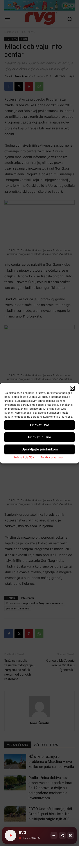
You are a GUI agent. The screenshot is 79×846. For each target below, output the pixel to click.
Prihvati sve (39, 425)
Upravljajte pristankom (40, 449)
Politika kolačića (23, 457)
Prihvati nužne (39, 437)
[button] (72, 388)
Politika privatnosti (52, 457)
